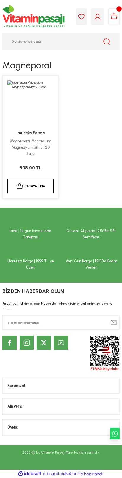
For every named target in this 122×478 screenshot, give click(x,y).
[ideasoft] (30, 474)
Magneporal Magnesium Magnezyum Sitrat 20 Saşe (30, 147)
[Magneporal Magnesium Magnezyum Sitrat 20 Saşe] (30, 103)
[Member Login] (97, 16)
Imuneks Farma (30, 133)
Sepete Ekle (34, 186)
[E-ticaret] (60, 474)
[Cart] (114, 16)
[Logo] (33, 16)
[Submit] (113, 322)
